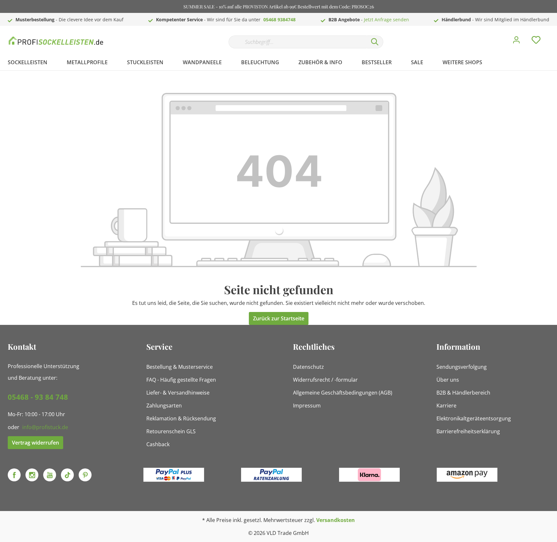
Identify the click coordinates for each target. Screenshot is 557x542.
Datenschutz (308, 366)
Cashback (158, 444)
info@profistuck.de (45, 427)
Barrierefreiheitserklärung (468, 431)
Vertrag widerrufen (35, 442)
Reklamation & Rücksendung (181, 418)
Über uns (447, 379)
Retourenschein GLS (171, 431)
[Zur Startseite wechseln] (56, 40)
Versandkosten (335, 520)
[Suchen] (374, 41)
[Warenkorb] (552, 35)
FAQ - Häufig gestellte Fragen (181, 379)
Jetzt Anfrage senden (386, 19)
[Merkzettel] (536, 42)
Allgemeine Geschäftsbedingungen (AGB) (342, 392)
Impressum (307, 405)
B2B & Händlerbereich (463, 392)
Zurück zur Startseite (278, 318)
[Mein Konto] (516, 42)
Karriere (446, 405)
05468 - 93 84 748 (38, 397)
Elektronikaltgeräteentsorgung (473, 418)
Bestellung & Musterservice (179, 366)
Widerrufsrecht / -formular (325, 379)
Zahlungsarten (164, 405)
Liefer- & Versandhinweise (178, 392)
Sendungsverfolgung (461, 366)
